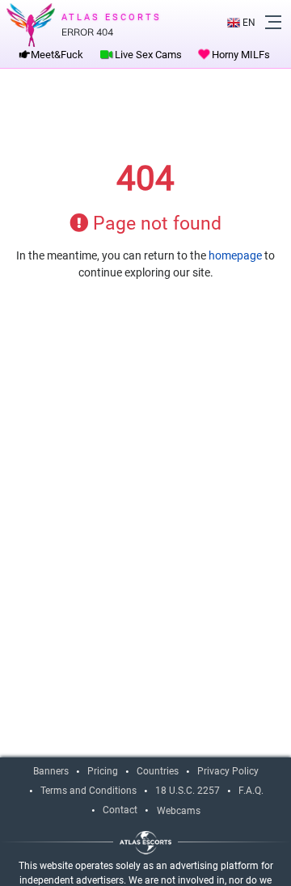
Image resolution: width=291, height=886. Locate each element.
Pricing (102, 771)
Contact (120, 810)
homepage (235, 255)
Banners (51, 771)
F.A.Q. (251, 790)
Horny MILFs (239, 55)
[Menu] (273, 22)
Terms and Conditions (88, 790)
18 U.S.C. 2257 (187, 790)
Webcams (178, 810)
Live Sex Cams (147, 55)
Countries (158, 771)
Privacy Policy (228, 771)
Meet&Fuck (55, 55)
